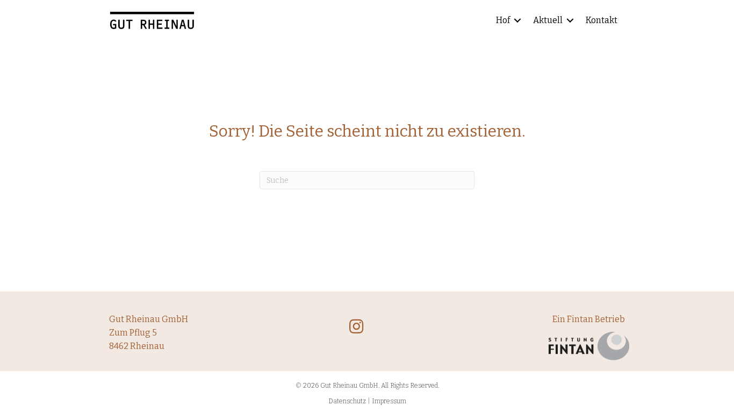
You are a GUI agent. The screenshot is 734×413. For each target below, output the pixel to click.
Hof (503, 20)
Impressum (389, 401)
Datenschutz (347, 401)
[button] (517, 20)
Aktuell (548, 20)
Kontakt (601, 20)
